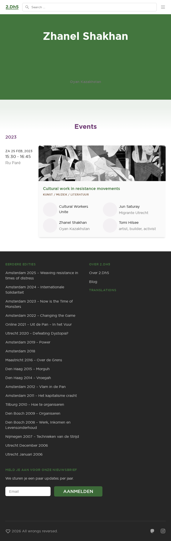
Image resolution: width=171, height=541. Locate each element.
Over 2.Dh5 (99, 272)
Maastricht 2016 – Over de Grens (33, 360)
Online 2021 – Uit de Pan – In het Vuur (38, 324)
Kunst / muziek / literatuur (66, 194)
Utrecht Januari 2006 (24, 454)
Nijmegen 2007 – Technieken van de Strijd (42, 436)
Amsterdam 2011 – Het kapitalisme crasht (41, 395)
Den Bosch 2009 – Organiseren (32, 413)
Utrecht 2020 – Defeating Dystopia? (36, 333)
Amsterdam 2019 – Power (27, 342)
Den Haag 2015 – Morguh (27, 369)
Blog (93, 281)
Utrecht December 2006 (26, 445)
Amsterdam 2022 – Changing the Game (40, 315)
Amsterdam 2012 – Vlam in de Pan (35, 386)
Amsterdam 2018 (20, 351)
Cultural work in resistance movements (81, 188)
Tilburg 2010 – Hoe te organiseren (34, 404)
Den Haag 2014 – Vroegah (28, 377)
